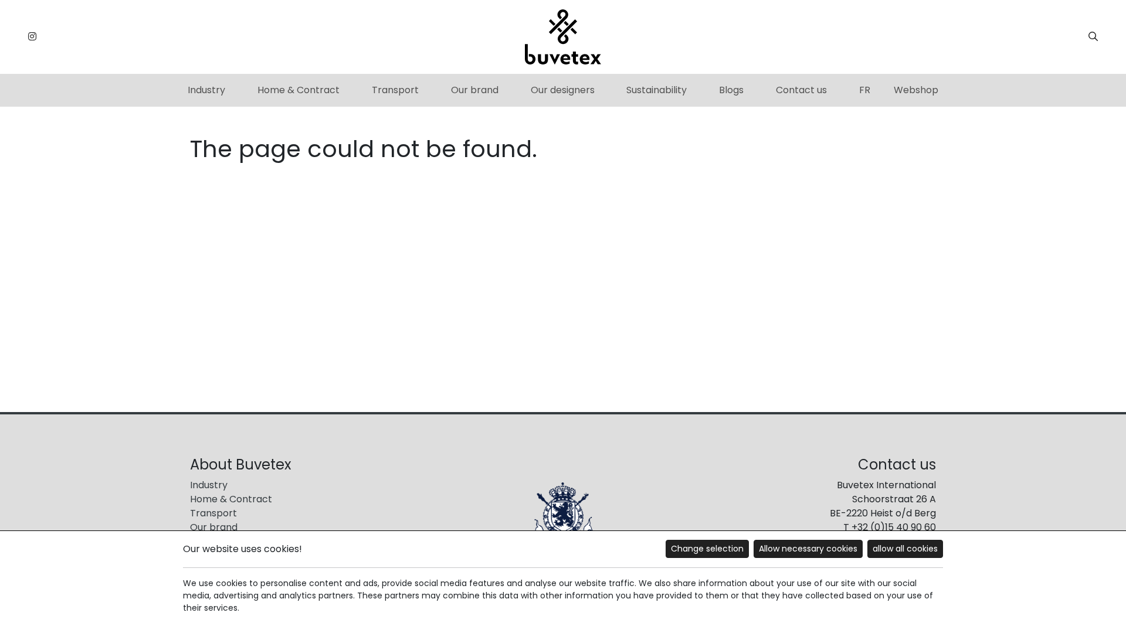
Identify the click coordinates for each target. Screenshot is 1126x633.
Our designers (563, 90)
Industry (206, 90)
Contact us (801, 90)
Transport (395, 90)
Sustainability (656, 90)
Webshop (916, 90)
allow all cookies (905, 548)
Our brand (474, 90)
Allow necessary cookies (808, 548)
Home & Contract (298, 90)
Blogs (731, 90)
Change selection (707, 548)
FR (864, 90)
